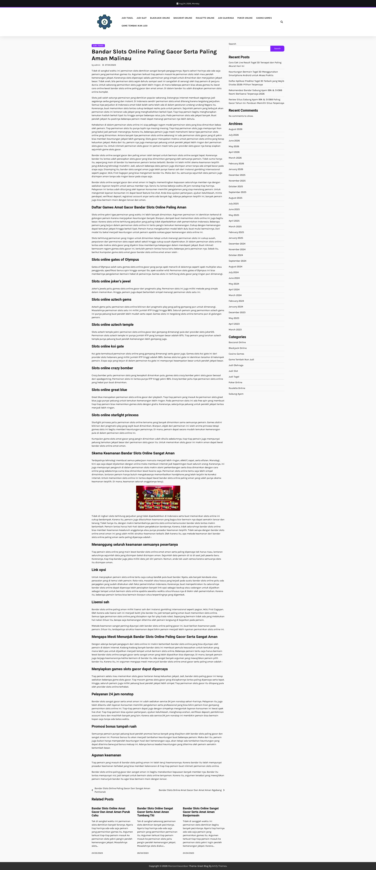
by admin (96, 65)
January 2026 (236, 169)
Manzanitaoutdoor (178, 866)
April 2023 (234, 323)
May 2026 (234, 146)
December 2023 (237, 312)
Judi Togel (127, 18)
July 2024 (234, 272)
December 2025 (237, 175)
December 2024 (237, 243)
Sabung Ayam (236, 393)
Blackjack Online (160, 18)
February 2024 (236, 300)
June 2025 (234, 209)
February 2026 (236, 163)
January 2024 (236, 306)
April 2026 (234, 152)
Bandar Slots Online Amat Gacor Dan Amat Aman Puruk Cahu (111, 812)
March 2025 (235, 226)
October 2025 (236, 186)
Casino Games (264, 18)
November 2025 (237, 180)
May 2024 (234, 283)
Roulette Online (205, 18)
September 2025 (237, 192)
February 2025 (236, 232)
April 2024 (234, 289)
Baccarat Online (182, 18)
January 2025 (236, 238)
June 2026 (234, 140)
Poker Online (245, 18)
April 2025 (234, 220)
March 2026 (235, 157)
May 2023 (234, 318)
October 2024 (236, 255)
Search (232, 43)
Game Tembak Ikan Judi (134, 25)
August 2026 (235, 129)
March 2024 (235, 295)
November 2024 (237, 249)
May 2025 (234, 215)
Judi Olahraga (226, 18)
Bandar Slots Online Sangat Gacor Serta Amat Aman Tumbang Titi (155, 812)
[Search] (281, 22)
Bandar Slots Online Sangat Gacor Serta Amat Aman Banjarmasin (201, 812)
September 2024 (237, 260)
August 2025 (235, 197)
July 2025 (234, 203)
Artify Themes (219, 866)
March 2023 (235, 329)
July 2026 (234, 134)
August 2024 (235, 266)
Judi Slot (142, 18)
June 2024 (234, 278)
